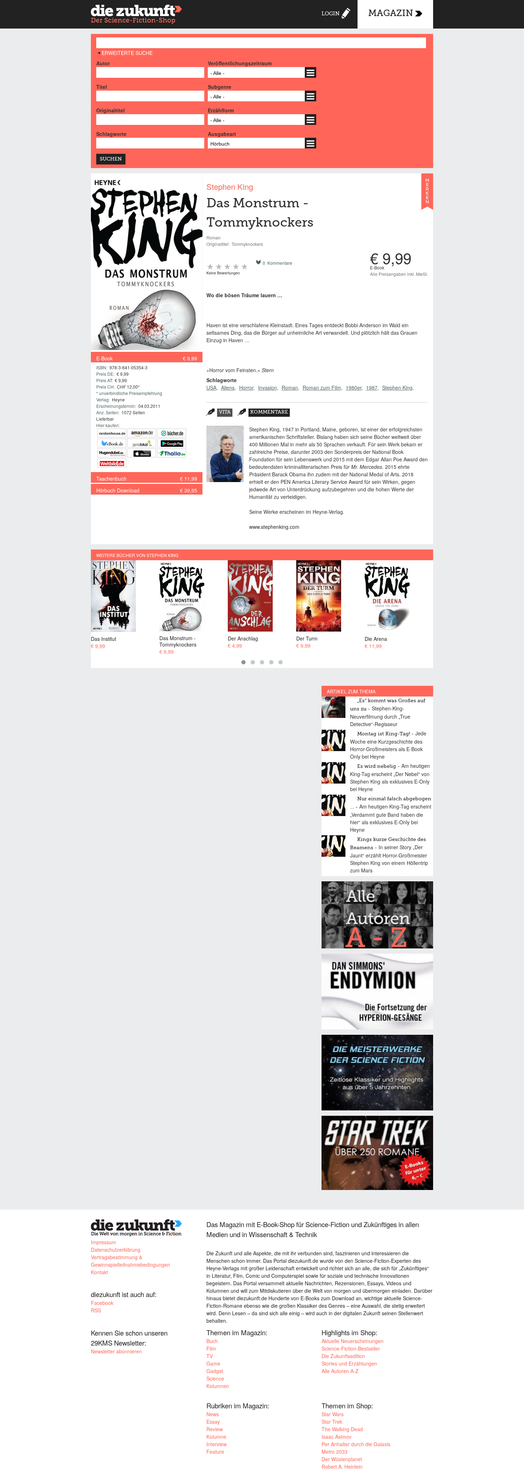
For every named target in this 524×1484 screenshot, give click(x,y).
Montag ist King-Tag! (383, 733)
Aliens (228, 387)
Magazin (390, 13)
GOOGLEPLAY (171, 443)
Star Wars (333, 1414)
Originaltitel (110, 110)
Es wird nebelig (376, 766)
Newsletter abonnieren (116, 1351)
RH (111, 433)
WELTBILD (111, 463)
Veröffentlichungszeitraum (240, 63)
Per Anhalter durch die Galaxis (356, 1444)
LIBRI (111, 443)
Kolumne (216, 1436)
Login (331, 13)
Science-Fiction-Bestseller (351, 1348)
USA (211, 387)
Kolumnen (217, 1385)
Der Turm (270, 638)
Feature (215, 1451)
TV (209, 1355)
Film (211, 1348)
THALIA (171, 453)
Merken (427, 194)
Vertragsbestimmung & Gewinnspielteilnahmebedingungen (130, 1260)
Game (213, 1363)
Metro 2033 (335, 1451)
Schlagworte (111, 133)
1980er (353, 387)
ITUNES (141, 453)
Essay (213, 1421)
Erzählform (221, 110)
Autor (103, 63)
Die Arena (339, 638)
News (212, 1414)
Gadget (214, 1370)
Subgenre (219, 86)
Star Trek (332, 1421)
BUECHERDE (171, 433)
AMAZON (141, 433)
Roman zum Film (322, 387)
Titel (101, 86)
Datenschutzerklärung (115, 1249)
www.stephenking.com (274, 526)
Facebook (102, 1302)
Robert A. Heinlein (342, 1466)
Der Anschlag (206, 638)
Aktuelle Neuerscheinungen (353, 1340)
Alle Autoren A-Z (340, 1370)
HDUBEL (111, 453)
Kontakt (99, 1272)
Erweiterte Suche (127, 52)
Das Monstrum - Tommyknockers (141, 641)
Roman (290, 387)
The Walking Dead (342, 1429)
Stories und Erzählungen (349, 1363)
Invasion (267, 387)
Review (214, 1429)
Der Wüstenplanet (342, 1459)
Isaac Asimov (336, 1436)
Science (215, 1378)
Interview (216, 1444)
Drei (401, 638)
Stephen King (229, 186)
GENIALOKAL (141, 443)
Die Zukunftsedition (343, 1355)
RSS (96, 1310)
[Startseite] (136, 15)
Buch (212, 1340)
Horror (246, 387)
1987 (371, 387)
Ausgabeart (222, 133)
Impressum (103, 1242)
